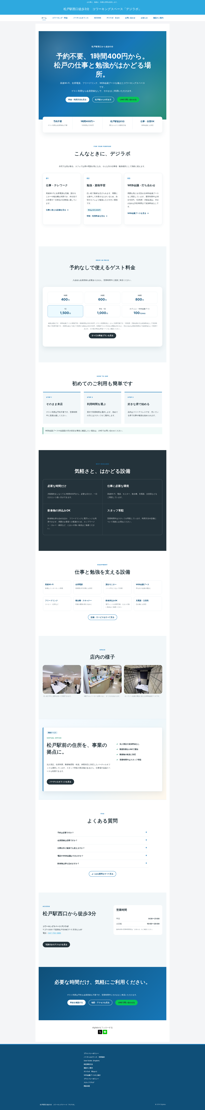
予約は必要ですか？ (65, 833)
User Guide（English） (92, 1060)
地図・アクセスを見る (100, 1002)
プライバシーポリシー (91, 1053)
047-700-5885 (54, 933)
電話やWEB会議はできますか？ (70, 856)
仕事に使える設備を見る (57, 210)
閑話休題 (87, 1086)
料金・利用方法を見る (77, 100)
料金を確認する (76, 1002)
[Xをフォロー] (100, 1032)
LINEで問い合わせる (128, 100)
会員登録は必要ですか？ (67, 840)
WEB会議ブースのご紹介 (92, 1075)
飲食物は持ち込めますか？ (68, 863)
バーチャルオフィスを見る (60, 782)
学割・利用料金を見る (97, 216)
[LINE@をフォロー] (105, 1032)
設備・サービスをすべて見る (102, 617)
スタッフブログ (89, 1082)
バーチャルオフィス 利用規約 (94, 1057)
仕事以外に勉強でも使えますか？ (71, 848)
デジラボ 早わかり (90, 1071)
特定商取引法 (88, 1064)
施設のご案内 (88, 1068)
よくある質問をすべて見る (102, 874)
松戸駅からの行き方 (103, 100)
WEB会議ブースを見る (138, 213)
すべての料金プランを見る (102, 335)
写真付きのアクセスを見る (56, 944)
